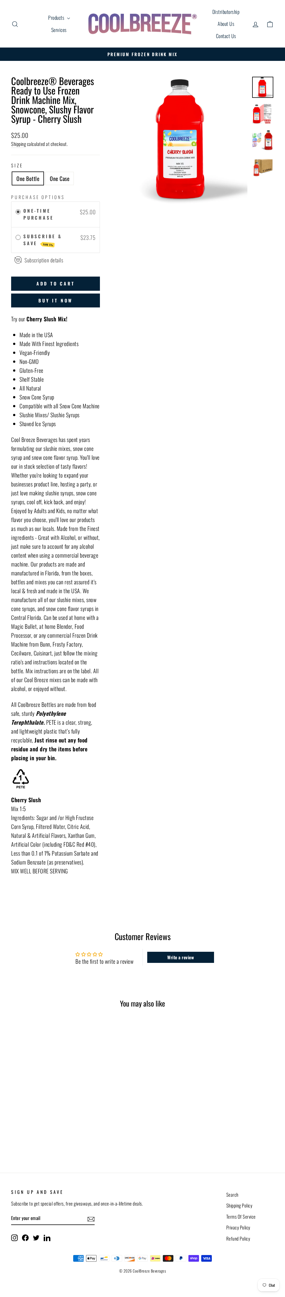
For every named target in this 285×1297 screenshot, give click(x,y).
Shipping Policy (239, 1205)
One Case (59, 178)
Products (57, 17)
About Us (226, 23)
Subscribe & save (42, 240)
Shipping (18, 143)
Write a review (180, 957)
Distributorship (226, 11)
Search (232, 1194)
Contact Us (226, 35)
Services (59, 29)
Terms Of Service (241, 1216)
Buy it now (55, 300)
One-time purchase (38, 214)
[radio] (18, 211)
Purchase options (38, 197)
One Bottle (27, 178)
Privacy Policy (238, 1227)
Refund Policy (238, 1238)
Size (17, 165)
